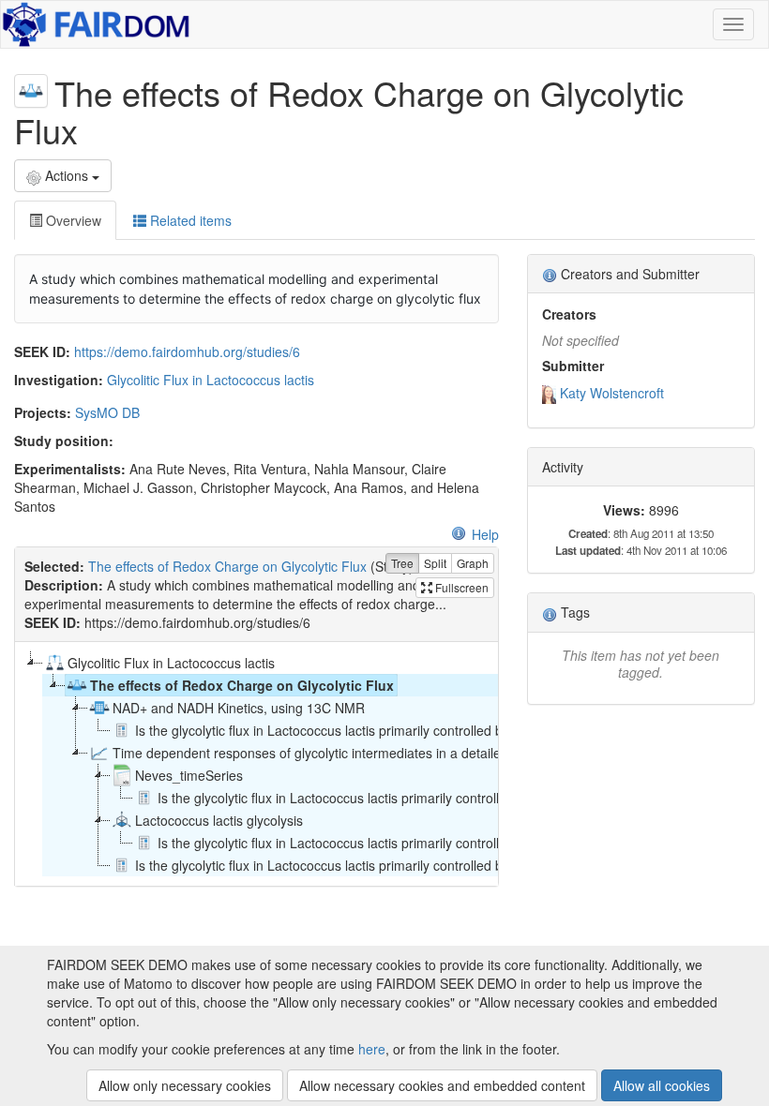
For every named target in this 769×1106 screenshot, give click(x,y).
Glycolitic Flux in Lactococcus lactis (210, 379)
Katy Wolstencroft (612, 392)
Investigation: (58, 379)
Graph (473, 563)
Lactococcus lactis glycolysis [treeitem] (219, 820)
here (371, 1048)
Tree (402, 563)
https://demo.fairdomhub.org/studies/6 (187, 351)
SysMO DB (107, 412)
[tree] (256, 764)
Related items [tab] (189, 220)
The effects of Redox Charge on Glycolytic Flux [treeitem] (242, 685)
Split (435, 563)
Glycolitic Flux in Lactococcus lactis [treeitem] (171, 662)
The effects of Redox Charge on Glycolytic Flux (227, 566)
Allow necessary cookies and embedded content (442, 1085)
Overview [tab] (71, 220)
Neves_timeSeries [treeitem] (189, 775)
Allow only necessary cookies (184, 1085)
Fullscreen (460, 587)
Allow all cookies (661, 1085)
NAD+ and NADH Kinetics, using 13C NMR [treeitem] (239, 707)
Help (485, 534)
